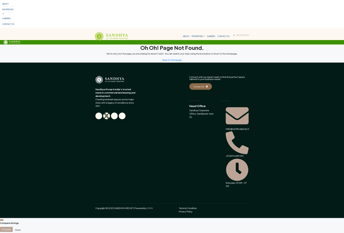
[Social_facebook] (98, 116)
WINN (150, 208)
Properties (8, 9)
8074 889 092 (242, 35)
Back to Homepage (172, 60)
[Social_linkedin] (122, 116)
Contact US (8, 24)
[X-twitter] (106, 116)
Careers (6, 18)
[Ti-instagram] (114, 116)
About (5, 4)
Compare (6, 229)
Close (18, 229)
